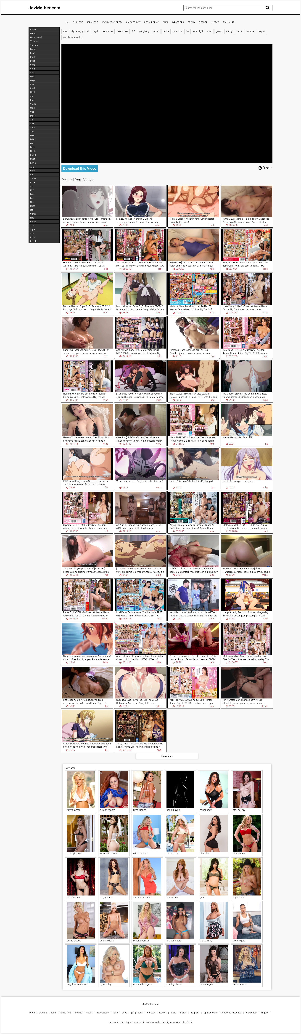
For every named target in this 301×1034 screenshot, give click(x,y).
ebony (191, 22)
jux (187, 31)
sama (239, 31)
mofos (215, 22)
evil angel (229, 22)
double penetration (72, 37)
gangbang (144, 31)
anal (166, 22)
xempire (250, 31)
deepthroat (107, 31)
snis (65, 31)
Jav (67, 22)
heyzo (261, 31)
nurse (166, 31)
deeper (203, 22)
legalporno (151, 22)
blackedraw (132, 22)
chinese (78, 22)
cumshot (177, 31)
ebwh (156, 31)
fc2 (133, 31)
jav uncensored (112, 22)
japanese (92, 22)
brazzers (178, 22)
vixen (209, 31)
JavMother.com (44, 8)
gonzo (219, 31)
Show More (167, 756)
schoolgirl (198, 31)
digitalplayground (80, 31)
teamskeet (122, 31)
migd (95, 31)
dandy (229, 31)
